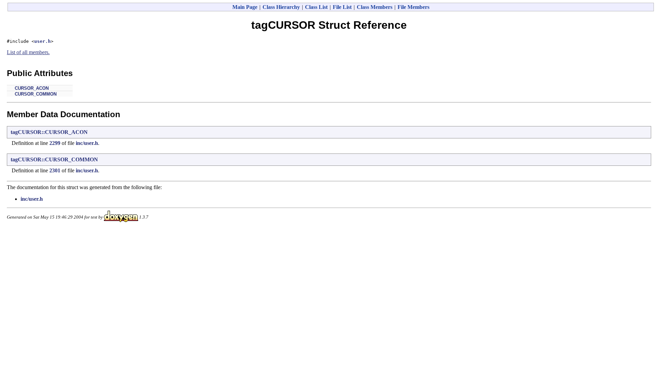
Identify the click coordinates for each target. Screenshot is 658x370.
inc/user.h (87, 143)
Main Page (244, 7)
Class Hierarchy (281, 7)
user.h (42, 41)
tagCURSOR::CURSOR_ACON (49, 132)
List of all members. (28, 52)
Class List (316, 7)
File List (342, 7)
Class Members (374, 7)
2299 (54, 143)
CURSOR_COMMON (36, 94)
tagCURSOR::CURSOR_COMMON (54, 159)
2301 (54, 170)
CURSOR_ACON (32, 88)
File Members (413, 7)
